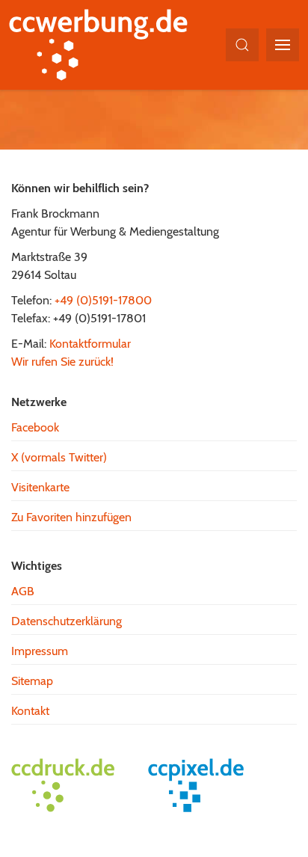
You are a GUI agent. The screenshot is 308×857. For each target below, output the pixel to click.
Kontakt (30, 711)
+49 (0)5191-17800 (103, 300)
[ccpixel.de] (203, 785)
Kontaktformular (90, 344)
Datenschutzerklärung (66, 621)
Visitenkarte (40, 487)
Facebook (35, 427)
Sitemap (32, 681)
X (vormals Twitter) (59, 457)
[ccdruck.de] (70, 785)
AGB (22, 591)
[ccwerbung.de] (106, 45)
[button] (242, 44)
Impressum (39, 651)
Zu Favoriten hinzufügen (71, 517)
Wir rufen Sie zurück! (62, 361)
